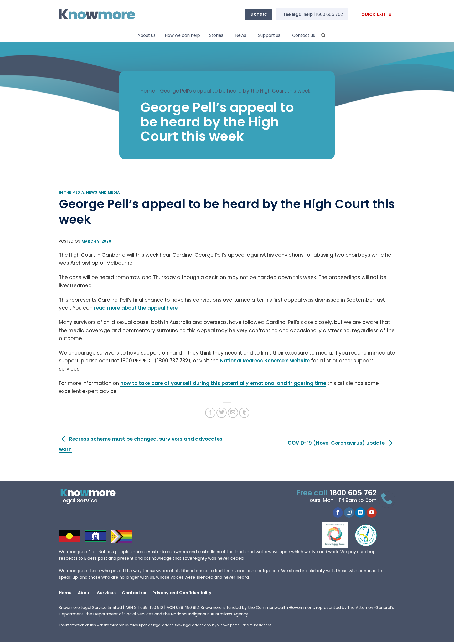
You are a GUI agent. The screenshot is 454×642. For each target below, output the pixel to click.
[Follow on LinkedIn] (360, 512)
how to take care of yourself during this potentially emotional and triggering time (223, 383)
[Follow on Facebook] (338, 512)
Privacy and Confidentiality (181, 593)
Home (147, 90)
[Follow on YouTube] (372, 512)
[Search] (323, 35)
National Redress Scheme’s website (265, 360)
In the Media (71, 192)
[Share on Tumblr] (244, 413)
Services (106, 593)
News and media (103, 192)
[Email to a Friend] (233, 413)
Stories (216, 35)
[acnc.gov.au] (366, 535)
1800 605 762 (329, 14)
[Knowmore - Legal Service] (97, 14)
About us (146, 35)
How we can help (182, 35)
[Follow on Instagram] (349, 512)
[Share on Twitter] (221, 413)
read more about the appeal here (136, 307)
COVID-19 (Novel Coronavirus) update (337, 442)
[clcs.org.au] (339, 535)
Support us (269, 35)
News (240, 35)
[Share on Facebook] (210, 413)
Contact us (303, 35)
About (84, 593)
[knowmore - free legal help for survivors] (91, 496)
